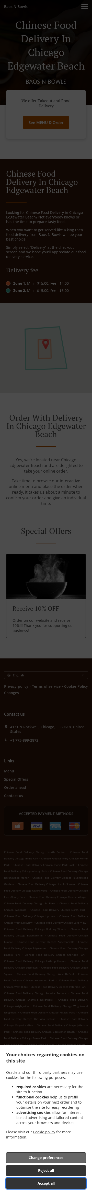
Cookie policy (44, 1131)
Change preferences (46, 1157)
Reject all (46, 1170)
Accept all (46, 1183)
